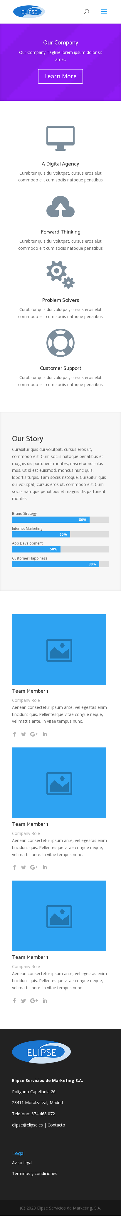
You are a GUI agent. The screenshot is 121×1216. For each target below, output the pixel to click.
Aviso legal (22, 1162)
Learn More (60, 76)
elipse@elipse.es (27, 1125)
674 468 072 (43, 1113)
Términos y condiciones (34, 1173)
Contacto (56, 1125)
